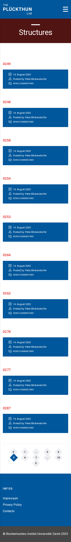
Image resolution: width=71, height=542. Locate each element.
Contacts (9, 511)
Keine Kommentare (23, 83)
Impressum (10, 498)
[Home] (17, 9)
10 (58, 457)
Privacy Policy (12, 504)
